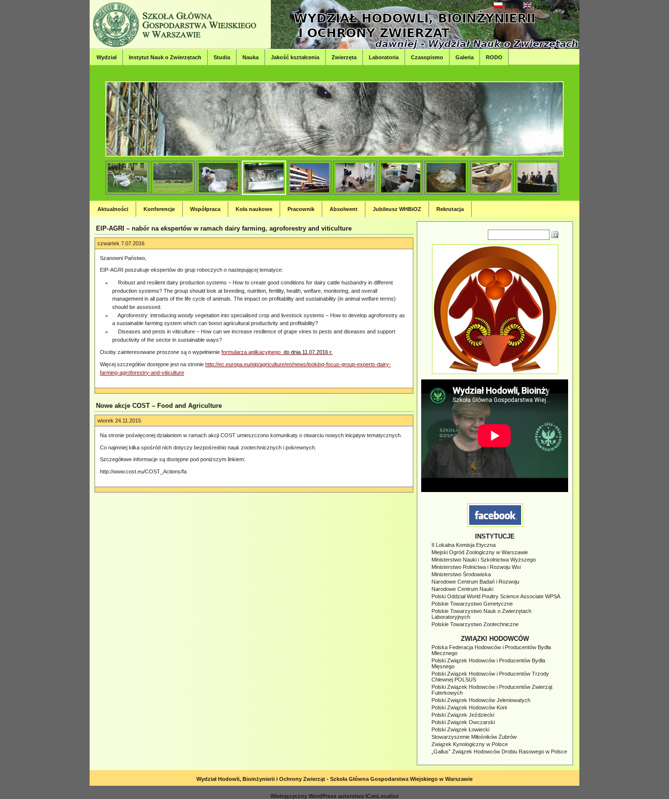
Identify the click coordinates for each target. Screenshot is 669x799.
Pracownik (300, 209)
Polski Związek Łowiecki (460, 729)
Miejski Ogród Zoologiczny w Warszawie (479, 552)
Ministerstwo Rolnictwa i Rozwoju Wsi (476, 567)
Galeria (464, 57)
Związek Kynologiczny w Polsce (469, 744)
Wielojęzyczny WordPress (303, 796)
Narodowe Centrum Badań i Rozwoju (475, 582)
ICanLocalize (382, 796)
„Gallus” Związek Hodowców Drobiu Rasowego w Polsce (499, 751)
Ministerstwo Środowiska (461, 574)
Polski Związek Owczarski (463, 722)
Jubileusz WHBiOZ (397, 209)
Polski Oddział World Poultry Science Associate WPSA (495, 596)
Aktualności (112, 209)
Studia (222, 57)
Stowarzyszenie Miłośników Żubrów (474, 737)
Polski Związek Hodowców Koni (469, 707)
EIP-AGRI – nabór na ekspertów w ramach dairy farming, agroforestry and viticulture (224, 228)
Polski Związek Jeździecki (462, 715)
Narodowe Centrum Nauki (462, 589)
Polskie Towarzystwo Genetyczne (472, 604)
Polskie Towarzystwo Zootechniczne (475, 624)
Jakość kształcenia (295, 57)
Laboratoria (384, 57)
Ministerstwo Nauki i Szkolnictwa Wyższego (483, 560)
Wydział (106, 57)
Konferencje (159, 209)
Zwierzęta (344, 57)
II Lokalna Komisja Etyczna (463, 545)
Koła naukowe (254, 209)
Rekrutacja (450, 209)
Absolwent (344, 209)
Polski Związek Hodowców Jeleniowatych (480, 700)
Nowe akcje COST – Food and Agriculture (159, 405)
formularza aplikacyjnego (277, 352)
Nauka (250, 57)
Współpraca (205, 209)
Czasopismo (427, 57)
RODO (494, 57)
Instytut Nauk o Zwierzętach (165, 57)
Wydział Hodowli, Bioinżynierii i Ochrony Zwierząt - (263, 779)
